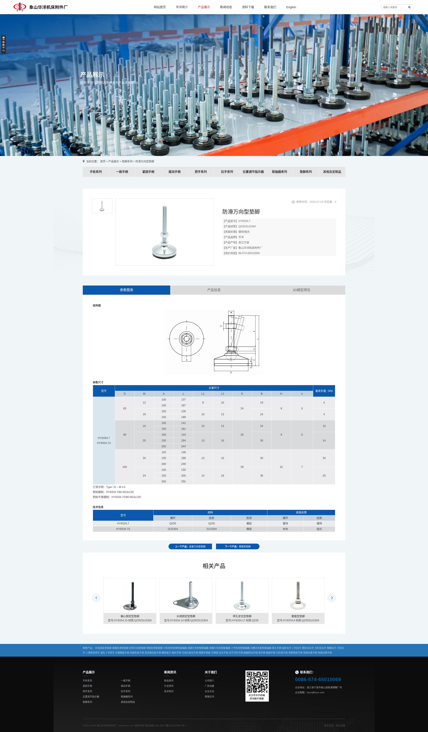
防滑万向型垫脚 (137, 648)
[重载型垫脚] (298, 595)
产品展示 (204, 7)
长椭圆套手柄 (122, 652)
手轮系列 (96, 172)
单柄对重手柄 (325, 652)
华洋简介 (182, 7)
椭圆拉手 (331, 648)
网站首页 (160, 7)
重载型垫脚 (298, 616)
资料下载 (248, 7)
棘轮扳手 (166, 652)
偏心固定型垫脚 (130, 616)
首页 (102, 161)
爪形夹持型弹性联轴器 (175, 648)
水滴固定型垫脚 (186, 616)
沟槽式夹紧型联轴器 (260, 648)
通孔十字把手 (107, 652)
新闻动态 (226, 7)
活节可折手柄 (236, 652)
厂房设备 (209, 686)
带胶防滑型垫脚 (154, 648)
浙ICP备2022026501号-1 (173, 725)
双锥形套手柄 (137, 652)
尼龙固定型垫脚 (103, 648)
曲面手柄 (270, 652)
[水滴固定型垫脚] (186, 595)
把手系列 (201, 172)
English (291, 7)
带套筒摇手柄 (295, 652)
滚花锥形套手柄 (153, 652)
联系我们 (270, 7)
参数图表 (126, 290)
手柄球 (214, 652)
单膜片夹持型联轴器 (219, 648)
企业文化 (209, 691)
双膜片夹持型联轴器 (197, 648)
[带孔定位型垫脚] (242, 595)
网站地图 (149, 725)
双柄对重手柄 (310, 652)
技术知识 (169, 691)
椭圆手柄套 (204, 652)
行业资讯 (169, 686)
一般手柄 (122, 172)
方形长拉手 (320, 648)
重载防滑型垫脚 (120, 648)
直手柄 (261, 652)
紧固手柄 (148, 172)
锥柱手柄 (176, 652)
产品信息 (214, 290)
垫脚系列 (127, 161)
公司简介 (209, 680)
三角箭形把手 (93, 652)
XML (157, 725)
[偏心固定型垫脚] (130, 595)
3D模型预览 (301, 290)
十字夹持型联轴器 (240, 648)
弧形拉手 (286, 648)
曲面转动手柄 (251, 652)
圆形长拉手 (308, 648)
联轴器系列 (279, 172)
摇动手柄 (175, 172)
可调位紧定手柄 (190, 652)
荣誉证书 (209, 696)
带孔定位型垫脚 (242, 616)
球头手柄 (276, 648)
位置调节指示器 (253, 172)
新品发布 (169, 680)
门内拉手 (296, 648)
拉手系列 (227, 172)
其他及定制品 (332, 172)
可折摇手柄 (282, 652)
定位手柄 (223, 652)
